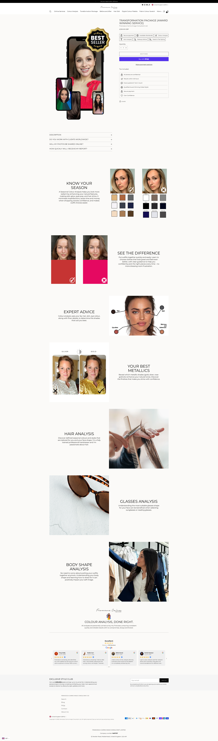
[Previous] (96, 1)
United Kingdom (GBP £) (160, 4)
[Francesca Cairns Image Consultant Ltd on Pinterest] (147, 5)
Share (124, 101)
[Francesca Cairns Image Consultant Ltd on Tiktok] (149, 5)
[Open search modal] (50, 11)
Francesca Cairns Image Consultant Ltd (133, 26)
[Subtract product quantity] (120, 47)
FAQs (63, 705)
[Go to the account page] (164, 11)
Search (63, 699)
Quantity (122, 44)
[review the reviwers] (134, 653)
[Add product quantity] (126, 47)
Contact (64, 709)
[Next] (122, 1)
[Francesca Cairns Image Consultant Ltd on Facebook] (142, 5)
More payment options (144, 64)
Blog (63, 702)
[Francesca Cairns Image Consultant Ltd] (109, 7)
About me (65, 712)
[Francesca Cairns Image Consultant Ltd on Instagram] (145, 5)
